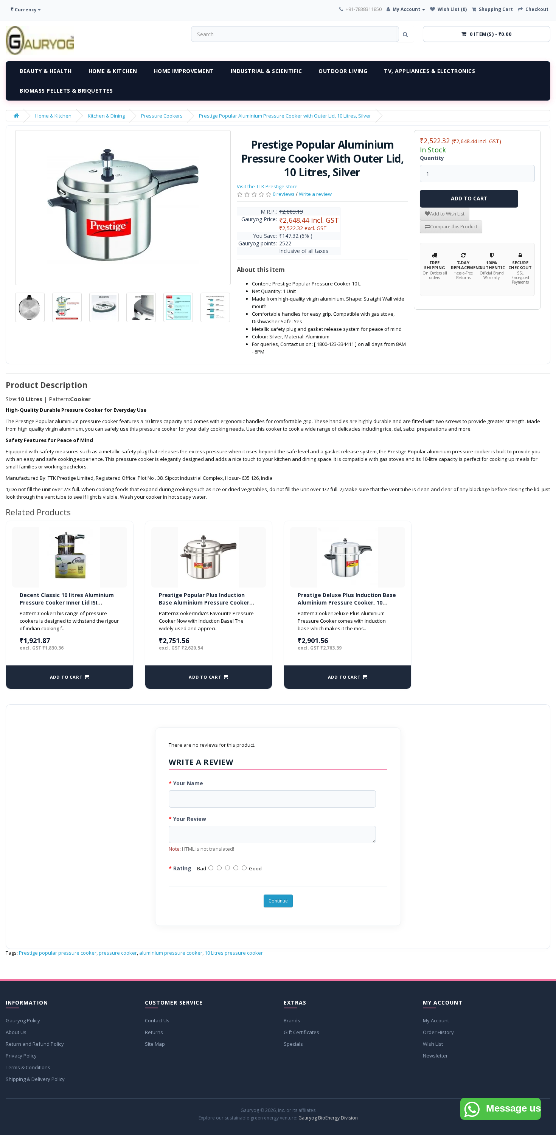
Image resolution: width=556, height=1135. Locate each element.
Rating (182, 868)
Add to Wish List (447, 214)
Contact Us (157, 1020)
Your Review (189, 818)
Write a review (315, 194)
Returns (154, 1032)
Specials (293, 1043)
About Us (16, 1032)
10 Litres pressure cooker (234, 952)
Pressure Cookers (162, 115)
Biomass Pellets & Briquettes (66, 90)
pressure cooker (118, 952)
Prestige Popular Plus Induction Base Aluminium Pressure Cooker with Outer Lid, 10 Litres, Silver (204, 602)
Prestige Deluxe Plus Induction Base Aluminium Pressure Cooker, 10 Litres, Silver (347, 602)
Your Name (188, 783)
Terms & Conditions (28, 1067)
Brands (292, 1020)
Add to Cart (469, 198)
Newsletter (435, 1055)
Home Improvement (184, 70)
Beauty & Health (46, 70)
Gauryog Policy (23, 1020)
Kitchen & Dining (106, 115)
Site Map (155, 1043)
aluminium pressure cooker (170, 952)
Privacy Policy (21, 1055)
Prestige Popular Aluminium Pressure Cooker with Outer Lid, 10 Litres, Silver (285, 115)
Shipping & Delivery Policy (35, 1079)
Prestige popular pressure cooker (57, 952)
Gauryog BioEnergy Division (328, 1118)
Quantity (432, 157)
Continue (278, 901)
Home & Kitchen (113, 70)
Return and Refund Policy (35, 1043)
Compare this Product (453, 226)
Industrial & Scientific (266, 70)
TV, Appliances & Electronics (429, 70)
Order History (438, 1032)
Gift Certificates (301, 1032)
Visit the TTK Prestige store (267, 186)
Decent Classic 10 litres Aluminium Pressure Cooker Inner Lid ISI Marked (67, 602)
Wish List (433, 1043)
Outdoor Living (342, 70)
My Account (436, 1020)
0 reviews (284, 194)
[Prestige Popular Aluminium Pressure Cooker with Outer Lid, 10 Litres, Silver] (123, 207)
